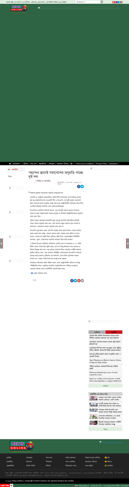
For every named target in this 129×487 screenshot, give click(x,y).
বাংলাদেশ (16, 163)
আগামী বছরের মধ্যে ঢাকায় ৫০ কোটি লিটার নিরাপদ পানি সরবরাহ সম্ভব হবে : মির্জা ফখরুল (110, 404)
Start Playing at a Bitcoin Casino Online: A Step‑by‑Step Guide (105, 361)
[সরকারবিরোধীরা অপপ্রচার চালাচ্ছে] (127, 243)
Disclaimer (113, 163)
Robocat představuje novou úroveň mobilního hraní (103, 373)
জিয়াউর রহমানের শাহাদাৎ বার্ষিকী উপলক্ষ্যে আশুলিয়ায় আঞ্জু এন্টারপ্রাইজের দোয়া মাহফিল (110, 423)
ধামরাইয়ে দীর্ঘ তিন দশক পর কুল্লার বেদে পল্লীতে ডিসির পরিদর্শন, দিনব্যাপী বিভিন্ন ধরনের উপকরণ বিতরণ (105, 349)
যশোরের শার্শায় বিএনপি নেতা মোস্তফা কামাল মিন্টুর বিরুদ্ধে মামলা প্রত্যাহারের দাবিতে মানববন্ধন (110, 410)
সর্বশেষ (105, 385)
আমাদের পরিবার (63, 163)
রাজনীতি (15, 169)
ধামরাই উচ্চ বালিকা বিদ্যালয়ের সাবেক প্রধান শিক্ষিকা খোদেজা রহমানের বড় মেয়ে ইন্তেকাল (104, 336)
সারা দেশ (33, 163)
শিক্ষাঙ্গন (49, 461)
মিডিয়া (48, 465)
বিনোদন (29, 461)
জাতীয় (9, 457)
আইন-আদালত (70, 457)
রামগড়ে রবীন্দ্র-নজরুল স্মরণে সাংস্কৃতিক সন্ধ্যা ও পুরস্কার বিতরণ (105, 355)
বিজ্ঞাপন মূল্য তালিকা (92, 457)
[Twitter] (119, 2)
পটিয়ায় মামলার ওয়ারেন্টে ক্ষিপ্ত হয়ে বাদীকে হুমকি (103, 367)
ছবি (108, 457)
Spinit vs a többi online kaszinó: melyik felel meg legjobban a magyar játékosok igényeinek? (105, 379)
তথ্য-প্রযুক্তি (89, 465)
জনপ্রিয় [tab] (114, 332)
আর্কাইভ (110, 465)
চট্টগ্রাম (25, 163)
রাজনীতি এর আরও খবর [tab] (99, 394)
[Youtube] (115, 2)
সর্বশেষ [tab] (97, 332)
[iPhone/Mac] (113, 2)
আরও (105, 429)
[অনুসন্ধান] (101, 2)
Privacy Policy (101, 163)
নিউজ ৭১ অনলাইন (44, 180)
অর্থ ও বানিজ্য (70, 461)
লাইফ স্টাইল (30, 465)
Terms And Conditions (85, 163)
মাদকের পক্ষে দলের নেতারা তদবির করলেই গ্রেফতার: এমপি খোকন (110, 398)
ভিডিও (109, 461)
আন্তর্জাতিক (42, 163)
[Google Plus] (121, 2)
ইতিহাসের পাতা (71, 465)
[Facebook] (117, 2)
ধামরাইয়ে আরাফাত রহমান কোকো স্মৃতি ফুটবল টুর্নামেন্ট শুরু (104, 342)
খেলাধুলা (51, 163)
